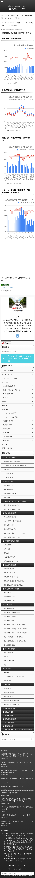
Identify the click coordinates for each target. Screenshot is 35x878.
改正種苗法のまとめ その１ (10, 793)
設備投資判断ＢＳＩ (9, 596)
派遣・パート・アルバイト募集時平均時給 (18, 729)
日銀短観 (6, 672)
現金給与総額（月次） (10, 517)
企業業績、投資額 (9, 568)
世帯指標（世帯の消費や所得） (13, 461)
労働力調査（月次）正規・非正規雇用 (14, 624)
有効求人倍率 (9, 715)
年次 (5, 665)
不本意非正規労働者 (9, 645)
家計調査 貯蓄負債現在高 (11, 704)
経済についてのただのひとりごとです (17, 869)
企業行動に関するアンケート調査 (15, 501)
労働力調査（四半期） (10, 616)
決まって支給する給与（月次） (13, 521)
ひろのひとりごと (17, 9)
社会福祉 (6, 469)
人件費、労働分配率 (9, 573)
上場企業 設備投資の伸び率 (12, 509)
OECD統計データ (10, 457)
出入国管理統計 (10, 722)
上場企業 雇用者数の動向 (11, 505)
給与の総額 (7, 549)
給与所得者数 (7, 545)
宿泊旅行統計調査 (10, 719)
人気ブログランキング (7, 287)
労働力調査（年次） (9, 620)
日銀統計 (7, 669)
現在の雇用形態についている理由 (13, 637)
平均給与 (6, 553)
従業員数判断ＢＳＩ (9, 601)
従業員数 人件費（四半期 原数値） (14, 585)
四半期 (6, 656)
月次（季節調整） (9, 652)
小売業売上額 (9, 726)
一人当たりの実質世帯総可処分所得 (16, 465)
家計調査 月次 (8, 688)
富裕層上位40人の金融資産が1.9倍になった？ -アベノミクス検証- (17, 822)
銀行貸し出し (7, 680)
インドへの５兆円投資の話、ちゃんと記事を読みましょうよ (17, 808)
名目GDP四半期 (8, 485)
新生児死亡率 (9, 477)
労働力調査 (8, 604)
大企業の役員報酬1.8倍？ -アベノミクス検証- (16, 815)
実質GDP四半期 (8, 489)
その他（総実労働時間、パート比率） (14, 533)
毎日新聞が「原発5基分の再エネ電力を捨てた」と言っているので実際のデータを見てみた (16, 755)
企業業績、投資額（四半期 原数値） (14, 581)
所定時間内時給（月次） (11, 529)
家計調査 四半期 (9, 692)
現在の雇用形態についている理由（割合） (16, 641)
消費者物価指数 (10, 708)
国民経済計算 (9, 481)
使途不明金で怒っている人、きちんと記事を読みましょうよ (17, 779)
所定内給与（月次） (9, 525)
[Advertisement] (17, 257)
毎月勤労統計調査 (10, 513)
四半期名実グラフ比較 (10, 493)
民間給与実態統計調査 (12, 541)
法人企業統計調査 (10, 565)
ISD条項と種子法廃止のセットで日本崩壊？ (18, 854)
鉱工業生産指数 (10, 649)
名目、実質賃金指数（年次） (12, 537)
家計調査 (7, 684)
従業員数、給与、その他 (11, 577)
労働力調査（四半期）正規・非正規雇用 (15, 629)
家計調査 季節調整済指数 (11, 700)
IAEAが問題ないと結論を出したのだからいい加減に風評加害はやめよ (17, 771)
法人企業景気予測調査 (12, 589)
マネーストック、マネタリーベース (14, 676)
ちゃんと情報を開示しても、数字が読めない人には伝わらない (17, 763)
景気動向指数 (9, 712)
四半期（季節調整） (9, 661)
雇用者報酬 (7, 497)
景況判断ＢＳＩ (8, 592)
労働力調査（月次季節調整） (12, 612)
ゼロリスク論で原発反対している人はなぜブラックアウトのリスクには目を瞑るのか (17, 800)
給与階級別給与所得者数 (11, 561)
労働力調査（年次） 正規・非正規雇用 (15, 633)
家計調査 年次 (8, 696)
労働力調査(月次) (9, 608)
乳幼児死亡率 (9, 473)
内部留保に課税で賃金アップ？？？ (12, 786)
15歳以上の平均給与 (9, 557)
